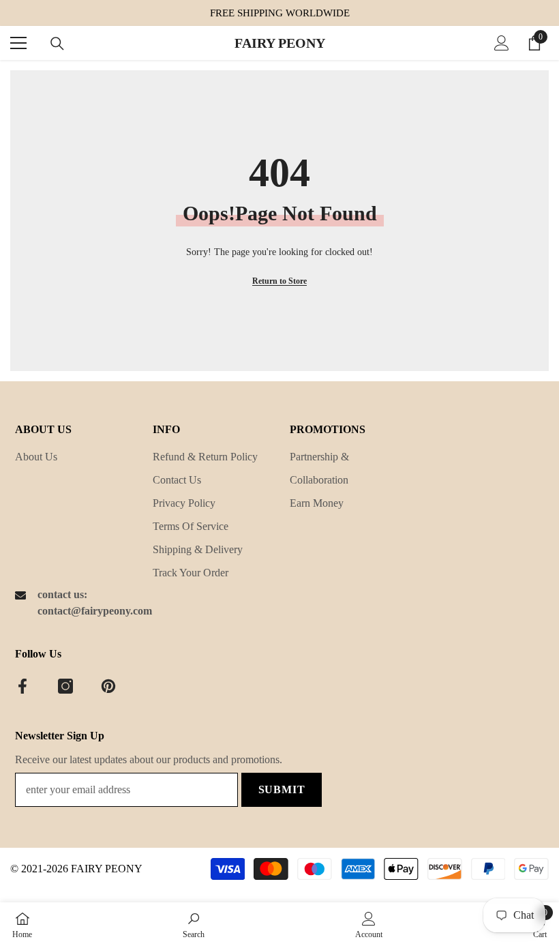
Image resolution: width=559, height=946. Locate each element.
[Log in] (501, 42)
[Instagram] (65, 686)
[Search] (57, 43)
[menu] (18, 43)
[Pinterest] (108, 686)
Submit (281, 789)
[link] (193, 924)
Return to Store (279, 281)
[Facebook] (22, 686)
